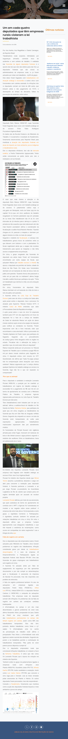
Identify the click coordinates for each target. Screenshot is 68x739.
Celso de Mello (15, 307)
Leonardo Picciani (9, 500)
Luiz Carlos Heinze (13, 673)
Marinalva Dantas (20, 408)
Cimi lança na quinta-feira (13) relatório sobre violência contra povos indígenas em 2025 (55, 89)
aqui (14, 533)
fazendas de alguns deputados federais (20, 64)
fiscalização (23, 238)
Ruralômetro (15, 684)
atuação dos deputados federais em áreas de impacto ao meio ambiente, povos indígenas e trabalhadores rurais (21, 145)
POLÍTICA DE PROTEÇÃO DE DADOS (41, 732)
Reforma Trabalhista (12, 654)
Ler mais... (50, 56)
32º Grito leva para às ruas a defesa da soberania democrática (54, 44)
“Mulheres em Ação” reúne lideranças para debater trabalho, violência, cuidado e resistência (55, 66)
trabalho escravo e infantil (27, 263)
